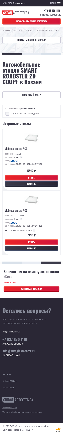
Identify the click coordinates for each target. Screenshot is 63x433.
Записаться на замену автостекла (31, 21)
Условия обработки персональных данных (22, 412)
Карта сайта (42, 426)
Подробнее (31, 183)
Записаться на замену (31, 288)
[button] (20, 3)
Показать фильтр (31, 94)
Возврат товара (9, 408)
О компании (9, 380)
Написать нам (11, 355)
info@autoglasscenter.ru (18, 350)
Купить (31, 177)
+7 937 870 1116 (52, 11)
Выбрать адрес (10, 282)
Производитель (26, 108)
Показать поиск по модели (31, 40)
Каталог (7, 374)
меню (53, 3)
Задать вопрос (11, 332)
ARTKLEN (27, 429)
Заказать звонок (50, 15)
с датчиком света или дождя (25, 113)
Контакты (8, 387)
